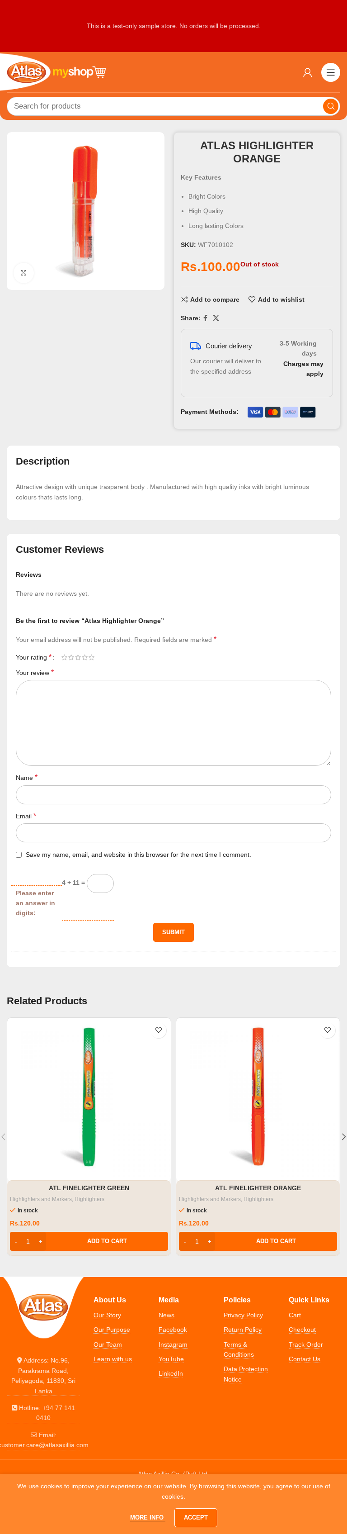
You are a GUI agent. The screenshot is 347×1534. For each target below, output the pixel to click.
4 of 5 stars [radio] (84, 657)
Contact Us (304, 1359)
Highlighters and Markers (41, 1199)
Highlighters (89, 1199)
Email (26, 816)
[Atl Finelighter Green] (89, 1100)
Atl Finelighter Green (89, 1188)
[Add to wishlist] (158, 1030)
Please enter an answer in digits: (35, 903)
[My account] (308, 72)
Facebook (173, 1329)
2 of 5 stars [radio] (71, 657)
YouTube (171, 1359)
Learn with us (113, 1359)
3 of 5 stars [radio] (78, 657)
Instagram (173, 1344)
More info (147, 1517)
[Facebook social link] (205, 318)
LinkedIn (171, 1373)
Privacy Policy (243, 1315)
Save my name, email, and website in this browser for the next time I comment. (138, 854)
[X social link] (216, 318)
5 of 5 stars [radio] (91, 657)
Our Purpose (112, 1329)
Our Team (108, 1344)
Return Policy (243, 1329)
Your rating (34, 657)
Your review (35, 672)
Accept (196, 1517)
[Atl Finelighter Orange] (258, 1100)
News (166, 1315)
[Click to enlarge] (24, 273)
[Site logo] (56, 71)
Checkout (302, 1329)
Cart (295, 1315)
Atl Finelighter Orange (258, 1188)
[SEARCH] (330, 106)
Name (27, 777)
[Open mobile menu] (331, 72)
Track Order (306, 1344)
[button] (89, 1241)
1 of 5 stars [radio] (64, 657)
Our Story (107, 1315)
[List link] (43, 1375)
